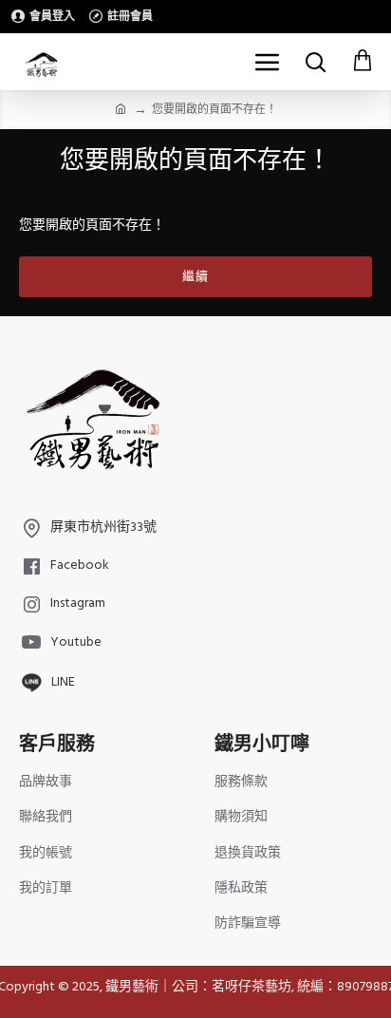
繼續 (195, 276)
